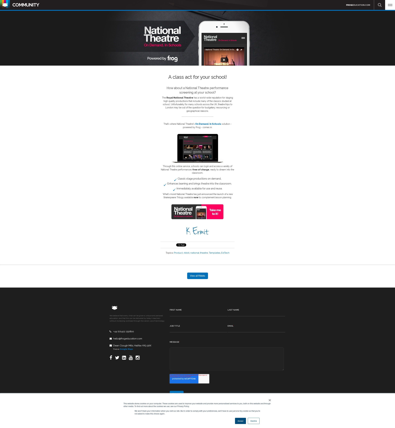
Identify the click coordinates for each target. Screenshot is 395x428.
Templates (214, 252)
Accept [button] (240, 421)
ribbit (186, 252)
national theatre (199, 252)
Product (178, 252)
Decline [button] (253, 421)
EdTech (225, 252)
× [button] (269, 399)
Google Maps (126, 349)
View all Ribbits (197, 275)
